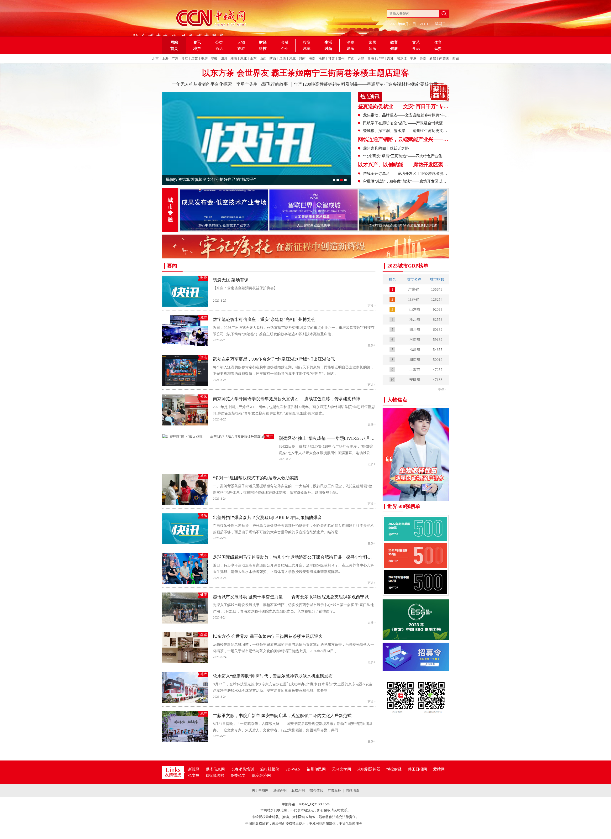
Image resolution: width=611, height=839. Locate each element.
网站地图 (352, 790)
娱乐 (350, 49)
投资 (307, 42)
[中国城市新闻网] (416, 693)
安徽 (214, 58)
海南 (312, 58)
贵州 (341, 58)
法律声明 (280, 790)
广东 (175, 58)
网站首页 (174, 45)
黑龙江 (402, 58)
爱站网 (439, 769)
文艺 (416, 42)
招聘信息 (316, 790)
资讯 (197, 42)
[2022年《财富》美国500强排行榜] (415, 528)
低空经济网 (261, 775)
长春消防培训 (242, 769)
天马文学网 (341, 769)
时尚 (328, 49)
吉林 (390, 58)
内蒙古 (444, 58)
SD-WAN (292, 769)
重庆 (204, 58)
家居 (372, 42)
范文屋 (194, 775)
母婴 (438, 49)
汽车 (307, 49)
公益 (219, 42)
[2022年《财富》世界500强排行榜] (415, 555)
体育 (438, 42)
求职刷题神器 (368, 769)
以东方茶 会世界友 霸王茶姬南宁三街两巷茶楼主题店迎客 (305, 72)
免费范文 (238, 775)
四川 (224, 58)
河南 (302, 58)
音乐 (372, 49)
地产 (197, 49)
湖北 (243, 58)
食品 (416, 49)
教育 (394, 42)
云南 (423, 58)
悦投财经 (394, 769)
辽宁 (380, 58)
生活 (328, 42)
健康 (394, 49)
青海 (370, 58)
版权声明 (298, 790)
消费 (350, 42)
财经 (263, 42)
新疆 (432, 58)
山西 (263, 58)
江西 (282, 58)
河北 (292, 58)
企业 (285, 49)
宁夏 (413, 58)
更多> (442, 389)
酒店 (219, 49)
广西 (351, 58)
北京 (155, 58)
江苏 (194, 58)
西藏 (455, 58)
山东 (253, 58)
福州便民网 (316, 769)
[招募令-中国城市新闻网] (416, 656)
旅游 (241, 49)
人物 (241, 42)
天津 (361, 58)
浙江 (184, 58)
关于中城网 (260, 790)
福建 (321, 58)
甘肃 (331, 58)
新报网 (194, 769)
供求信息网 (215, 769)
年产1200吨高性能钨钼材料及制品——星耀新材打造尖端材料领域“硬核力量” (366, 84)
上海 (165, 58)
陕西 (272, 58)
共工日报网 (417, 769)
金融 (285, 42)
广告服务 (334, 790)
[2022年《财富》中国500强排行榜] (415, 582)
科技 (263, 49)
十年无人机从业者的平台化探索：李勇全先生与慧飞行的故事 (230, 84)
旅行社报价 (269, 769)
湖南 (233, 58)
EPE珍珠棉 (215, 775)
